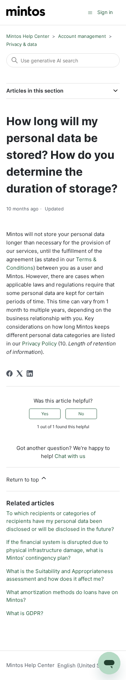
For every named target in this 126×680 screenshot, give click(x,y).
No (81, 413)
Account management (82, 36)
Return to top (23, 479)
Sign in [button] (105, 12)
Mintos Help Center (27, 36)
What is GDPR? (24, 613)
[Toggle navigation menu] (90, 12)
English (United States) (86, 665)
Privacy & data (21, 44)
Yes (44, 413)
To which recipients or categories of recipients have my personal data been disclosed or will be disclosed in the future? (60, 521)
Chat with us (70, 456)
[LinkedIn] (30, 373)
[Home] (25, 12)
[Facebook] (9, 373)
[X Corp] (19, 373)
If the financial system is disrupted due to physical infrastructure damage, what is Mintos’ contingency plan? (57, 550)
